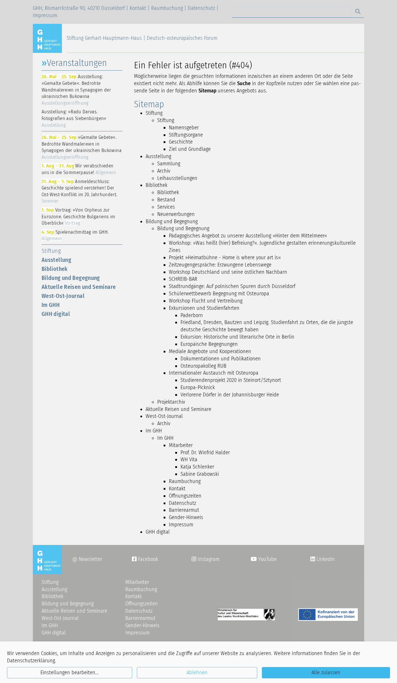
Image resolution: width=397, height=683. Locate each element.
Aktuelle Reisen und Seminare (79, 286)
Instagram (205, 559)
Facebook (145, 559)
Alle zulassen (326, 672)
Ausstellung (56, 259)
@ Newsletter (87, 559)
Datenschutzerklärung (31, 660)
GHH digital (56, 313)
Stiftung (51, 250)
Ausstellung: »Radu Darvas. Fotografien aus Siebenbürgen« (74, 118)
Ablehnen (197, 672)
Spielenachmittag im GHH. (75, 235)
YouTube (267, 559)
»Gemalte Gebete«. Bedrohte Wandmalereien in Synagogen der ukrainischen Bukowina (81, 147)
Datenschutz (201, 8)
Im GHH (51, 304)
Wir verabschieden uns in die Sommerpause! (79, 169)
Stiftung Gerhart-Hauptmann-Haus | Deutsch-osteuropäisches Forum (142, 38)
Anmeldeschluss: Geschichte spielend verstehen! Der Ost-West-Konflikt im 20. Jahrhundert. (79, 191)
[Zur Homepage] (50, 38)
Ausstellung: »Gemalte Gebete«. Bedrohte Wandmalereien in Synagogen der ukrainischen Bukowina (76, 90)
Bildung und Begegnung (71, 277)
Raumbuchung (167, 8)
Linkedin (325, 559)
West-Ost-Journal (63, 295)
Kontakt (138, 8)
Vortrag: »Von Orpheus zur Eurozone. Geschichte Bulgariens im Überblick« (78, 216)
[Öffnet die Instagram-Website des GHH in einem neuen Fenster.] (312, 559)
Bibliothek (55, 268)
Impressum (45, 15)
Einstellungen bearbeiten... (69, 672)
